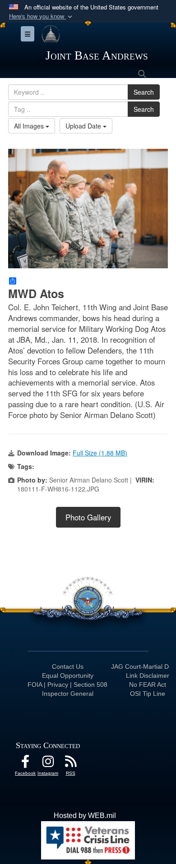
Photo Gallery (88, 517)
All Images (30, 125)
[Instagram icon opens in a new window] (48, 763)
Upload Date (84, 125)
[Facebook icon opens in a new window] (25, 763)
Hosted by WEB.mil (85, 815)
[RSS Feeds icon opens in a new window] (70, 763)
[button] (41, 16)
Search (144, 92)
